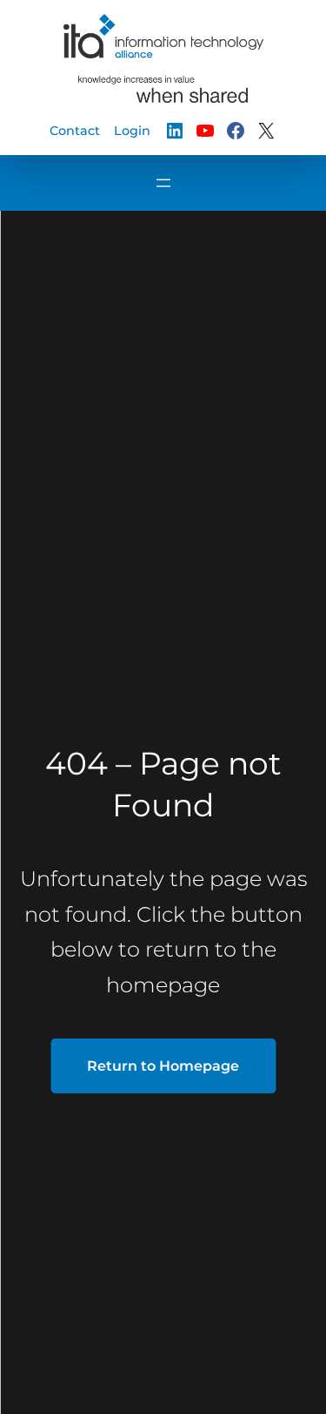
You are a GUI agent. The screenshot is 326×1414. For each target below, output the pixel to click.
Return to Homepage (163, 1066)
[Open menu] (163, 183)
